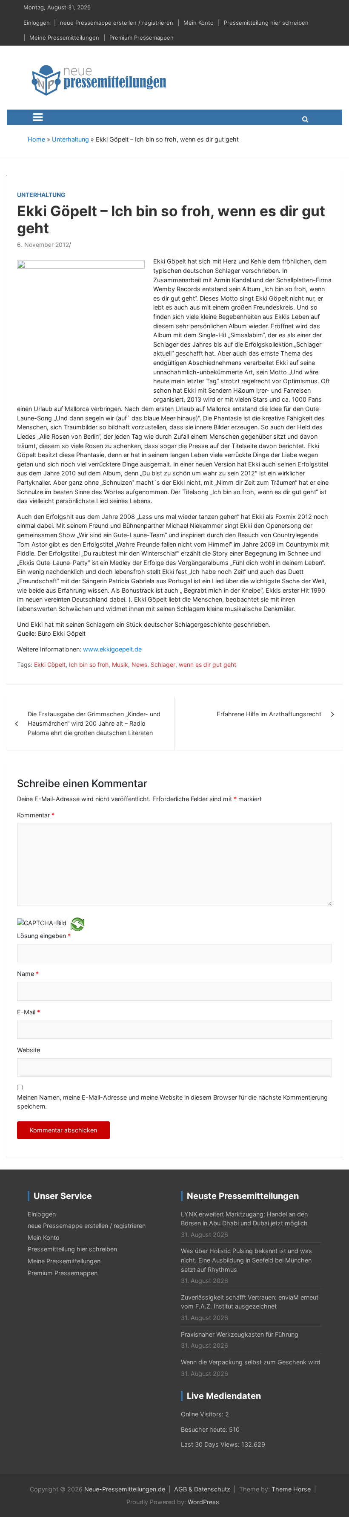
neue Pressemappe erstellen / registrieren (116, 22)
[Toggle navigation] (38, 117)
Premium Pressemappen (141, 37)
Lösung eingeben (44, 935)
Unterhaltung (70, 139)
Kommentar (35, 815)
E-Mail (28, 1012)
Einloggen (36, 22)
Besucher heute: (205, 1429)
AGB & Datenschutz (202, 1489)
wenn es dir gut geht (207, 664)
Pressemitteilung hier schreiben (266, 22)
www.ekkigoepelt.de (112, 649)
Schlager (163, 664)
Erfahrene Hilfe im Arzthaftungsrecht (269, 714)
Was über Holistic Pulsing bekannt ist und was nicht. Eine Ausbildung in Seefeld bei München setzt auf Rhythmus (246, 1260)
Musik (120, 664)
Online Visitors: (203, 1414)
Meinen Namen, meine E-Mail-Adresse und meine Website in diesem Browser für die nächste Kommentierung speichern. (172, 1102)
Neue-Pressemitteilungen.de (124, 1489)
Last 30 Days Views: (211, 1444)
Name (28, 973)
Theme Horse (291, 1489)
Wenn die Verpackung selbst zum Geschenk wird (250, 1362)
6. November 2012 (43, 244)
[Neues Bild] (77, 923)
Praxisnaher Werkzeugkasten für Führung (239, 1334)
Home (36, 139)
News (139, 664)
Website (28, 1050)
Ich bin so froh (89, 664)
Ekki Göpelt (50, 664)
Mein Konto (198, 22)
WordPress (203, 1501)
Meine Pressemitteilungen (64, 37)
